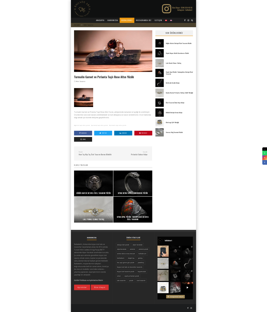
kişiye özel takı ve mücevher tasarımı (129, 267)
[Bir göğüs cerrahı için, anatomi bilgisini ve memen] (175, 251)
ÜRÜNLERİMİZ (127, 20)
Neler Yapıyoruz (81, 81)
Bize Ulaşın (99, 287)
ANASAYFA (100, 20)
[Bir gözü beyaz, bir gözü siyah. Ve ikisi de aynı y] (187, 251)
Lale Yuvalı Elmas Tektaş (173, 63)
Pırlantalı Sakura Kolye (139, 153)
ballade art (142, 254)
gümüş (140, 258)
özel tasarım (141, 280)
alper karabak (137, 245)
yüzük (131, 280)
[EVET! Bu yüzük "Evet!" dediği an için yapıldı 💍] (163, 275)
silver (119, 276)
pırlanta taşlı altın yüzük (100, 125)
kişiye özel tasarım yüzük (125, 271)
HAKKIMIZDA (113, 20)
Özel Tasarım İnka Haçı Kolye (175, 103)
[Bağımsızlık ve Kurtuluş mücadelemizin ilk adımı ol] (175, 287)
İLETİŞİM (158, 20)
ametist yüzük (143, 249)
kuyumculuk (142, 271)
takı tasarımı (121, 280)
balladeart (120, 258)
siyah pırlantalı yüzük (132, 276)
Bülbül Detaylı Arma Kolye (174, 112)
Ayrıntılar (82, 287)
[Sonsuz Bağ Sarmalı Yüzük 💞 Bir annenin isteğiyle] (187, 287)
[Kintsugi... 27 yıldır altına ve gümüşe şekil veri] (163, 287)
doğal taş (131, 258)
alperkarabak (121, 249)
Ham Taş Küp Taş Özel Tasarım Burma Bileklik (95, 153)
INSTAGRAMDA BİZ (144, 20)
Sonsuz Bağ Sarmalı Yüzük (174, 132)
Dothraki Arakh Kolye (172, 83)
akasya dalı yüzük (123, 245)
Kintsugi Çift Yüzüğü (172, 122)
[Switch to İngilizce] (171, 20)
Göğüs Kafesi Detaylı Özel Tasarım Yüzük (178, 43)
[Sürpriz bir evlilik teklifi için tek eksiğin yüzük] (163, 251)
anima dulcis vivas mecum (126, 254)
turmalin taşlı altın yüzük (118, 125)
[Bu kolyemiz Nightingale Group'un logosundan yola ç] (187, 275)
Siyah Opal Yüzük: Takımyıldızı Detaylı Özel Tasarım (179, 73)
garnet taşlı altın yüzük (82, 125)
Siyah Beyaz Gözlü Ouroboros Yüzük (177, 53)
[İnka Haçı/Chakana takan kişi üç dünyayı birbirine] (175, 275)
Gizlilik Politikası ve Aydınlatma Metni (88, 280)
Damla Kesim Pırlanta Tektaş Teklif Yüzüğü (179, 93)
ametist (132, 249)
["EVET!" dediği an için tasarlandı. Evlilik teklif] (163, 263)
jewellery (141, 262)
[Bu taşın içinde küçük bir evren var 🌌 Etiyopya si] (175, 263)
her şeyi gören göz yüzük (125, 262)
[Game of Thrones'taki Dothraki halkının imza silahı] (187, 263)
